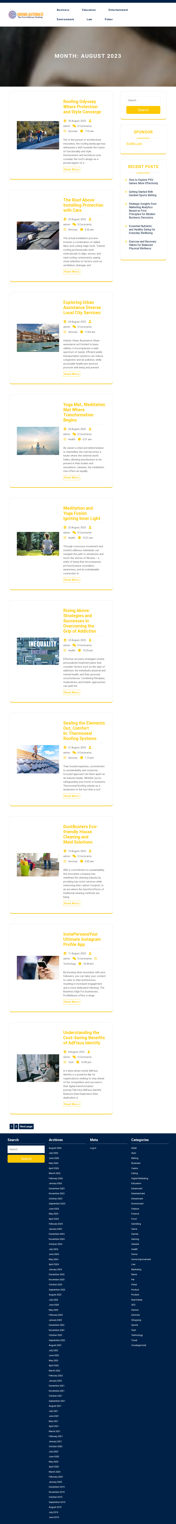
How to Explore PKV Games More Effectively (143, 181)
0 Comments (85, 126)
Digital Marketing (139, 1178)
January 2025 (55, 1229)
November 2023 (56, 1279)
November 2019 (56, 1492)
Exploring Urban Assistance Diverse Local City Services (82, 307)
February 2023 (56, 1315)
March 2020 (54, 1471)
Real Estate (136, 1299)
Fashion (135, 1208)
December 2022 (56, 1325)
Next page (26, 1126)
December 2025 (56, 1188)
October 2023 (55, 1284)
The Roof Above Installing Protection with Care (83, 205)
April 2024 (54, 1264)
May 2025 (53, 1213)
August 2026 (55, 1148)
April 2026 (54, 1168)
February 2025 (56, 1224)
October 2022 (55, 1335)
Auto (133, 1153)
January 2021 (55, 1441)
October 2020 (55, 1446)
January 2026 (55, 1183)
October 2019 (55, 1497)
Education (89, 9)
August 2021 (55, 1406)
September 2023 (57, 1289)
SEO (133, 1304)
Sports (134, 1325)
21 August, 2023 (77, 747)
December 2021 (56, 1385)
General (135, 1244)
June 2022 (54, 1355)
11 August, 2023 (77, 953)
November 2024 (56, 1239)
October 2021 (55, 1396)
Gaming (135, 1239)
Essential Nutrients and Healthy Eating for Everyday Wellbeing (142, 229)
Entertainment (118, 9)
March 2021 (54, 1431)
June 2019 (54, 1517)
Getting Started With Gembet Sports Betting (142, 193)
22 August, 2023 (77, 640)
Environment (65, 19)
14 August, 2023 (77, 851)
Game (134, 1229)
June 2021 (54, 1416)
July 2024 (53, 1249)
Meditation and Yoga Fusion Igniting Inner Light (81, 513)
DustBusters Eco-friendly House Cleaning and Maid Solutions (80, 834)
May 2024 (53, 1259)
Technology (69, 963)
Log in (93, 1148)
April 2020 (54, 1466)
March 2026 (54, 1173)
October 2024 (55, 1244)
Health (71, 439)
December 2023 (56, 1274)
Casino (134, 1168)
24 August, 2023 (77, 321)
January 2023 (55, 1320)
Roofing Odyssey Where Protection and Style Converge (82, 106)
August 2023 (55, 1294)
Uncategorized (138, 1345)
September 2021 (57, 1401)
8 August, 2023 (76, 1052)
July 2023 (53, 1299)
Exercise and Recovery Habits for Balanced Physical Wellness (142, 245)
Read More (71, 169)
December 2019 (56, 1487)
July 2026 (53, 1153)
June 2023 (54, 1304)
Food (134, 1219)
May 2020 (53, 1461)
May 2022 (53, 1360)
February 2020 (56, 1476)
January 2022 (55, 1380)
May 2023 (53, 1310)
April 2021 (54, 1426)
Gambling (136, 1224)
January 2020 (55, 1482)
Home (134, 1254)
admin (66, 126)
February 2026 (56, 1178)
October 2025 (55, 1198)
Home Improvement (141, 1259)
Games (134, 1234)
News (134, 1274)
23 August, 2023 (77, 527)
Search (143, 110)
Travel (134, 1340)
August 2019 (55, 1507)
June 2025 (54, 1208)
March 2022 (54, 1370)
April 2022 (54, 1365)
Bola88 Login (134, 143)
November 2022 (56, 1330)
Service (135, 1310)
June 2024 (54, 1254)
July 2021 (53, 1411)
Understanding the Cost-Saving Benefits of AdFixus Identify (84, 1037)
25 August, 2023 (77, 219)
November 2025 (56, 1193)
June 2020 (54, 1456)
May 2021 (53, 1421)
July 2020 (53, 1451)
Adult (134, 1148)
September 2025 (57, 1203)
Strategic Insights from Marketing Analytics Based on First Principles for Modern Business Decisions (143, 210)
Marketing (136, 1269)
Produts (135, 1294)
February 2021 (56, 1436)
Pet (132, 1279)
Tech (71, 1062)
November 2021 (56, 1391)
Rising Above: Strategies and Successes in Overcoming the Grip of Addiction (79, 621)
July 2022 (53, 1350)
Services (73, 131)
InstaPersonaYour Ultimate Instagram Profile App (82, 939)
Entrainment (137, 1198)
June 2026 (54, 1158)
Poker (109, 19)
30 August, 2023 (77, 121)
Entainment (136, 1188)
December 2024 (56, 1234)
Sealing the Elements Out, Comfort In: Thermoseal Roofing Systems (84, 731)
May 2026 (53, 1163)
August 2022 (55, 1345)
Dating (134, 1173)
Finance (135, 1213)
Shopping (136, 1320)
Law (89, 19)
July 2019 (53, 1512)
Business (63, 9)
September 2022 (57, 1340)
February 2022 (56, 1375)
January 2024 (55, 1269)
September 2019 (57, 1502)
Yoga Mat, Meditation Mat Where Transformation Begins (84, 412)
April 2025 (54, 1219)
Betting (134, 1158)
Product (135, 1289)
